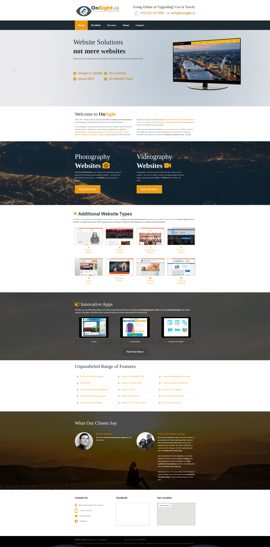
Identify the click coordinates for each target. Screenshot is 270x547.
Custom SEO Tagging (172, 389)
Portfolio (96, 25)
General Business (150, 282)
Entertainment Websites (150, 251)
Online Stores (88, 282)
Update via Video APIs (131, 383)
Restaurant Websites (119, 251)
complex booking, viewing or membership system (163, 122)
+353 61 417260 (151, 13)
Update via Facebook (130, 396)
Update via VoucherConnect (133, 402)
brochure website (170, 120)
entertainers (86, 135)
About (126, 25)
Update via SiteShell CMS (133, 376)
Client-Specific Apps (171, 402)
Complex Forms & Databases (175, 383)
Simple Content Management (93, 396)
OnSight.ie (83, 521)
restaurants (108, 132)
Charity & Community (181, 282)
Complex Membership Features (176, 376)
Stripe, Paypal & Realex (173, 396)
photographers (80, 132)
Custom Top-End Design (91, 402)
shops (101, 132)
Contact (140, 25)
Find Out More (87, 189)
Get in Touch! (185, 7)
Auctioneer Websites (181, 251)
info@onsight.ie (183, 13)
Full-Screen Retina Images (92, 376)
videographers (92, 132)
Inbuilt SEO (85, 383)
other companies (99, 135)
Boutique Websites (88, 251)
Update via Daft (128, 389)
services (167, 129)
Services (111, 25)
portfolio (176, 129)
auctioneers (118, 132)
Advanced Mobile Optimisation (94, 389)
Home (81, 25)
